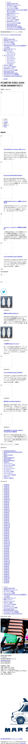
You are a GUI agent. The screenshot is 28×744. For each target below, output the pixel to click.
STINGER (23, 743)
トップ (9, 2)
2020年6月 (6, 569)
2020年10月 (7, 563)
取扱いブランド (11, 14)
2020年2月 (6, 576)
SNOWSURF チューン (13, 13)
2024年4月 (6, 504)
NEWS (5, 456)
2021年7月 (6, 550)
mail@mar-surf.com (5, 660)
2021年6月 (6, 551)
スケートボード (11, 58)
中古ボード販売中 (9, 478)
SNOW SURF (7, 459)
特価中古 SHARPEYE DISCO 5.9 (11, 313)
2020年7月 (6, 568)
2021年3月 (6, 556)
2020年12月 (7, 561)
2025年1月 (6, 497)
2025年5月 (6, 494)
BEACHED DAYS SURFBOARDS (13, 452)
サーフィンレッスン (9, 468)
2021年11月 (7, 543)
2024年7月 (6, 501)
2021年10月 (7, 545)
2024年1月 (6, 509)
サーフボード (10, 52)
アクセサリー (10, 63)
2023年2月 (6, 520)
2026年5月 (6, 488)
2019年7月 (6, 579)
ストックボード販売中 (13, 19)
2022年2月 (6, 538)
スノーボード (10, 60)
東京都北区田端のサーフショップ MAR (11, 738)
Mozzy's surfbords (8, 455)
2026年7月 (6, 486)
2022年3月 (6, 537)
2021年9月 (6, 546)
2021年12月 (7, 541)
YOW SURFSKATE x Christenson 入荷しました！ (15, 149)
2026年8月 (6, 484)
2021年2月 (6, 558)
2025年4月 (6, 496)
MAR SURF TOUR (12, 24)
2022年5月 (6, 533)
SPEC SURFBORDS (9, 460)
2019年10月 (7, 577)
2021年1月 (6, 559)
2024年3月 (6, 506)
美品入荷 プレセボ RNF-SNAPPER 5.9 (12, 401)
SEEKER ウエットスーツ (14, 5)
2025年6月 (6, 493)
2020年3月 (6, 574)
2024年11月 (7, 499)
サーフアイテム (8, 466)
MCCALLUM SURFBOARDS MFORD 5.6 (13, 175)
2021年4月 (6, 555)
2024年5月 (6, 502)
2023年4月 (6, 517)
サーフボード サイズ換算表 (14, 27)
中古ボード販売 (11, 18)
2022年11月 (7, 525)
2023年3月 (6, 519)
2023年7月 (6, 514)
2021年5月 (6, 553)
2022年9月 (6, 528)
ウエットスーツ (11, 53)
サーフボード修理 (12, 6)
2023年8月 (6, 512)
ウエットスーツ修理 (12, 8)
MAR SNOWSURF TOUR (14, 26)
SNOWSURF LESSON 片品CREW (16, 29)
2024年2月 (6, 507)
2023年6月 (6, 515)
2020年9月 (6, 564)
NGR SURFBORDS (9, 457)
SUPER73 (6, 462)
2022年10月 (7, 527)
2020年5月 (6, 571)
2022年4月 (6, 535)
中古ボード (7, 476)
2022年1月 (6, 540)
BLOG (5, 453)
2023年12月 (7, 510)
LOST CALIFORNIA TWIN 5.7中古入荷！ (13, 256)
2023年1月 (6, 522)
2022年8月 (6, 530)
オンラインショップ (12, 16)
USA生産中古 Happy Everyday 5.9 (11, 343)
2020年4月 (6, 572)
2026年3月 (6, 491)
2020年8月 (6, 566)
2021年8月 (6, 548)
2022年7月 (6, 532)
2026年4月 (6, 489)
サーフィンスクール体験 (14, 23)
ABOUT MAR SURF (12, 3)
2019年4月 (6, 581)
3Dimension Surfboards (9, 450)
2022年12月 (7, 524)
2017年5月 (6, 582)
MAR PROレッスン (12, 21)
